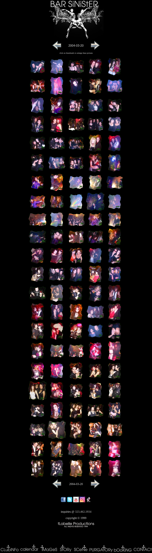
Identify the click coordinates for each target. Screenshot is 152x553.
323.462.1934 (83, 511)
